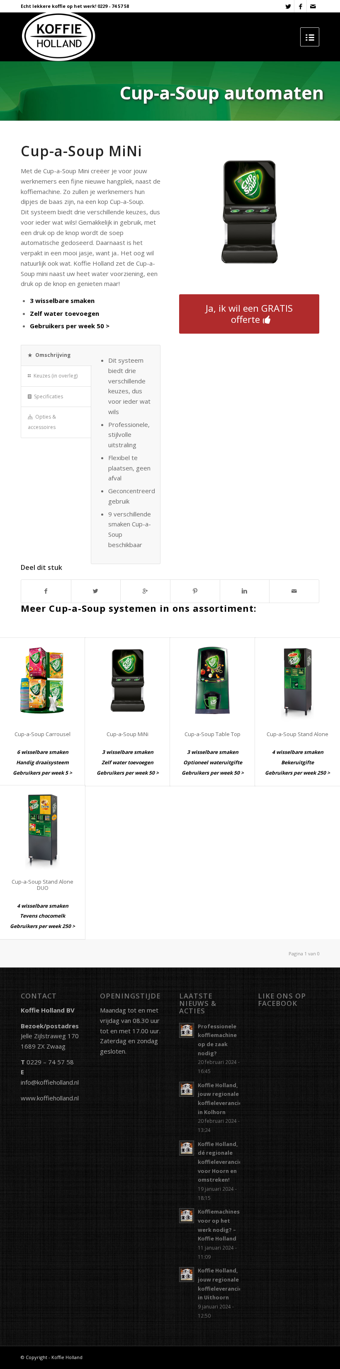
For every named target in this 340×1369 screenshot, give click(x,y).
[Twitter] (288, 6)
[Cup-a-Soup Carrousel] (42, 680)
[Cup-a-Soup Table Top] (212, 680)
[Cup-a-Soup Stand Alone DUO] (42, 827)
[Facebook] (300, 6)
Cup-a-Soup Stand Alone (297, 734)
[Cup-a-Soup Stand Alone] (297, 680)
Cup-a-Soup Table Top (212, 734)
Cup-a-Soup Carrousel (42, 734)
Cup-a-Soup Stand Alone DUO (42, 884)
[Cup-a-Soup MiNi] (127, 680)
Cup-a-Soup (62, 150)
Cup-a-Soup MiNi (127, 734)
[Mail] (313, 6)
